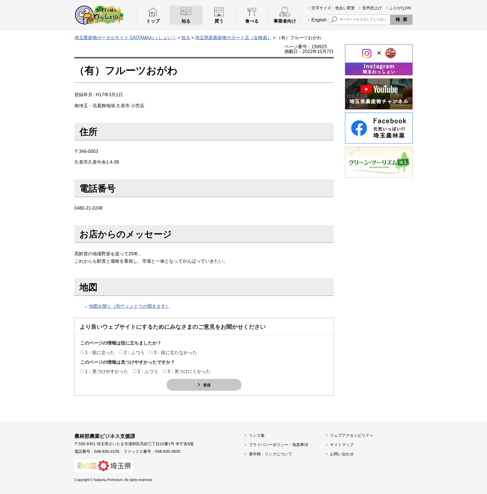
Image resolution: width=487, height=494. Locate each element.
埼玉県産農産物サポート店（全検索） (233, 37)
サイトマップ (342, 444)
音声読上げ (372, 8)
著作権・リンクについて (270, 454)
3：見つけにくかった (189, 371)
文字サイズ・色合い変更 (333, 8)
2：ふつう (134, 352)
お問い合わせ (342, 454)
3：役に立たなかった (175, 352)
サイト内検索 (334, 19)
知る (185, 37)
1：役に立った (100, 352)
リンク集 (257, 435)
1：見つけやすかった (106, 371)
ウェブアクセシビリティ (351, 435)
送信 (207, 385)
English (319, 19)
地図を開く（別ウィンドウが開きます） (129, 306)
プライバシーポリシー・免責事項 (278, 444)
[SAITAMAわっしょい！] (99, 15)
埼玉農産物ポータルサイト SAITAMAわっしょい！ (125, 37)
